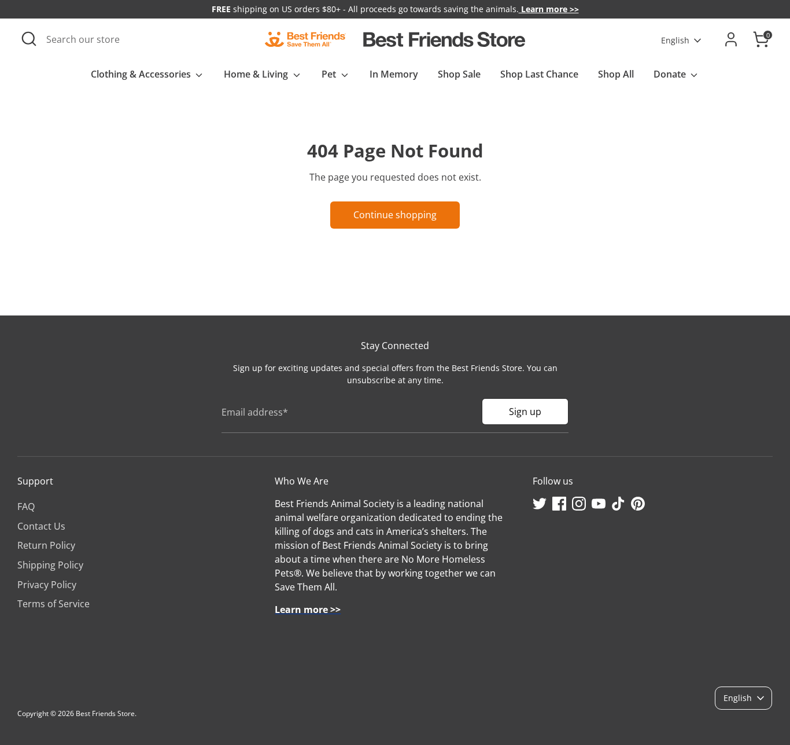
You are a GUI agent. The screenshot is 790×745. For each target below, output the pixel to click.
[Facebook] (559, 504)
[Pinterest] (638, 504)
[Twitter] (540, 504)
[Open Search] (28, 38)
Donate (671, 74)
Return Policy (46, 545)
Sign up (525, 411)
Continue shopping (395, 214)
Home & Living (257, 74)
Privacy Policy (46, 584)
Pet (330, 74)
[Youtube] (599, 504)
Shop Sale (459, 74)
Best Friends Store (105, 713)
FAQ (26, 506)
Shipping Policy (50, 565)
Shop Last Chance (539, 74)
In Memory (394, 74)
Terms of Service (53, 603)
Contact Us (41, 526)
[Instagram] (579, 504)
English (675, 40)
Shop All (616, 74)
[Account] (731, 39)
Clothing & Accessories (142, 74)
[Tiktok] (618, 504)
